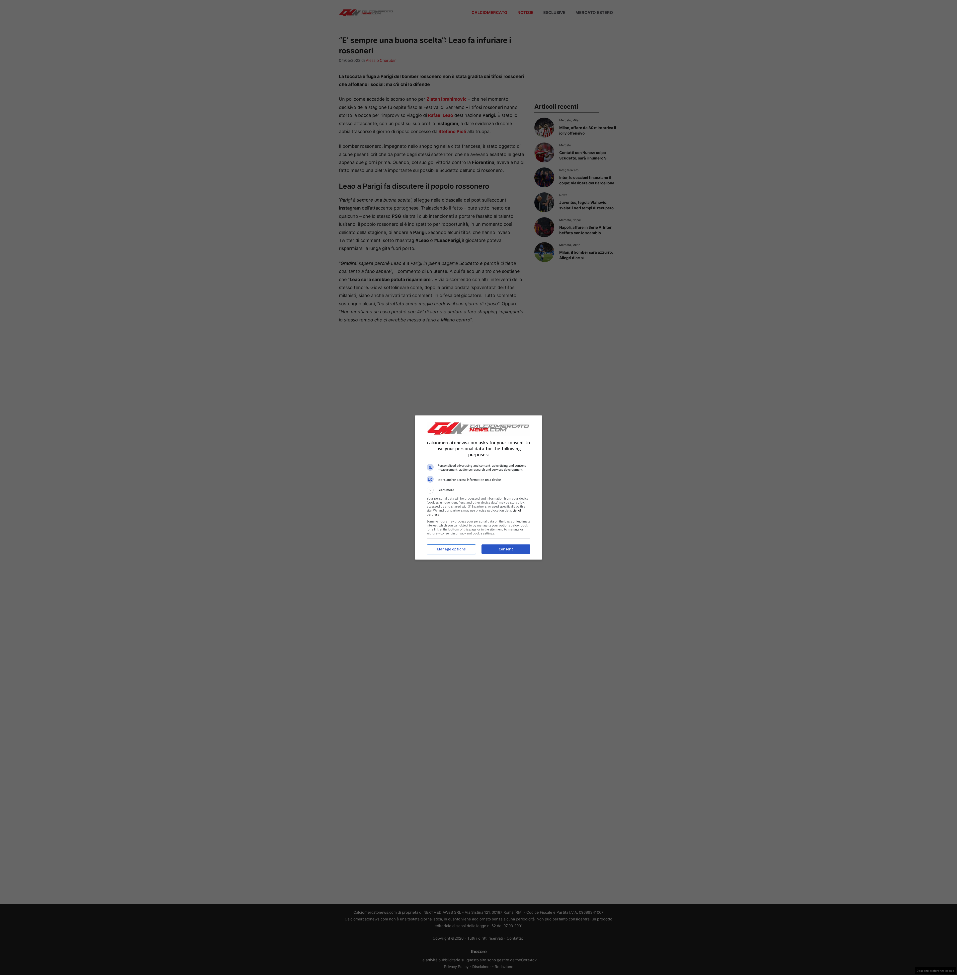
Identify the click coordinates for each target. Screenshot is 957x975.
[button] (478, 490)
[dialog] (478, 487)
